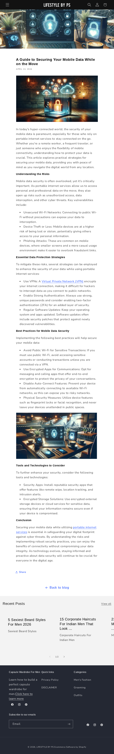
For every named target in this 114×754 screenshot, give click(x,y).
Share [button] (22, 572)
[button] (7, 5)
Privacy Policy (50, 680)
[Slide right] (64, 656)
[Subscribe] (69, 724)
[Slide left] (50, 656)
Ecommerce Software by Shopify (70, 747)
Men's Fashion (82, 680)
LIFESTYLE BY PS (45, 747)
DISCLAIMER (49, 687)
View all (106, 603)
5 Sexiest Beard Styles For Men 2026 (27, 622)
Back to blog (59, 587)
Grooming (80, 687)
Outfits (78, 695)
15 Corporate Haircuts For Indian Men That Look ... (78, 624)
